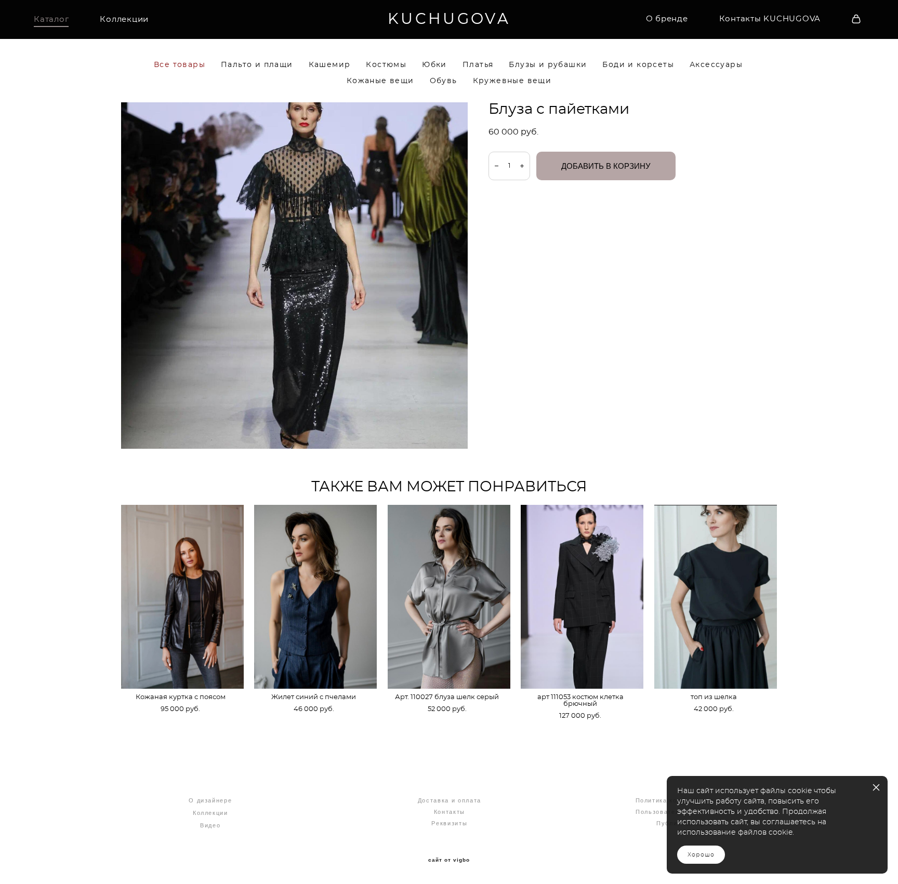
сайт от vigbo (449, 860)
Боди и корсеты (638, 65)
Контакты (449, 812)
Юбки (434, 65)
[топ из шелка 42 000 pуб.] (715, 597)
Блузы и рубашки (548, 65)
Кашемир (330, 65)
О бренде (667, 19)
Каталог (51, 19)
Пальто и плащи (257, 65)
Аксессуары (716, 65)
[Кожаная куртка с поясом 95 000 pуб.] (182, 597)
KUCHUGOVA (449, 19)
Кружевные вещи (512, 81)
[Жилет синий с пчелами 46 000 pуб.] (315, 597)
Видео (210, 825)
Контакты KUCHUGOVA (770, 19)
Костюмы (386, 65)
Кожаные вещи (380, 81)
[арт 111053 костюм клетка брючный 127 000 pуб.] (582, 597)
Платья (478, 65)
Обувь (443, 81)
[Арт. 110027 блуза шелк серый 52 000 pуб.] (449, 597)
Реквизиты (449, 823)
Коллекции (124, 19)
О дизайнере (210, 800)
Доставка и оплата (449, 800)
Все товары (179, 65)
